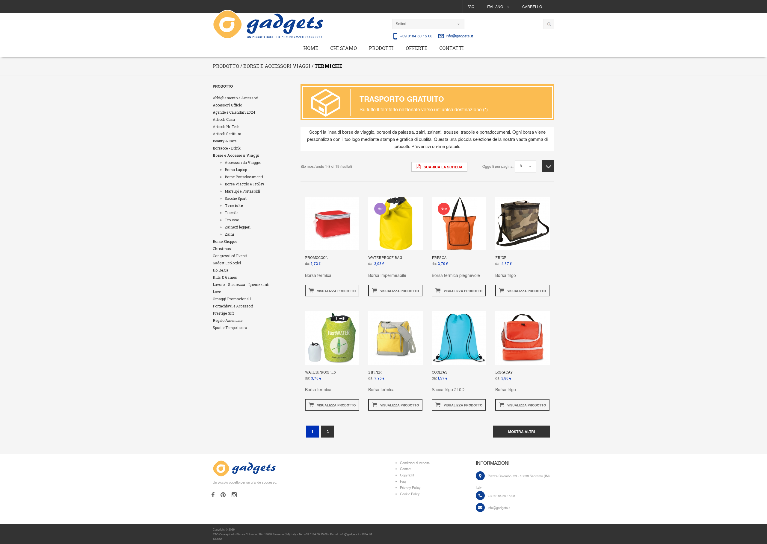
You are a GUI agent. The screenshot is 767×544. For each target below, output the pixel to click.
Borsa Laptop (236, 169)
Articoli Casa (224, 119)
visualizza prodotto (336, 291)
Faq (470, 6)
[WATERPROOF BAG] (395, 222)
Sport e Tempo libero (230, 327)
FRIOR (501, 257)
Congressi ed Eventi (230, 255)
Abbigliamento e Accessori (235, 97)
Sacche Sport (236, 198)
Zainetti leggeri (237, 227)
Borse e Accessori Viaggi (236, 155)
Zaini (229, 234)
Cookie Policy (410, 493)
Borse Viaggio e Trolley (244, 184)
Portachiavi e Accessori (233, 306)
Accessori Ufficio (227, 105)
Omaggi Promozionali (232, 298)
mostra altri (521, 431)
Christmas (222, 248)
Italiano (495, 6)
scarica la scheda (443, 167)
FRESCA (439, 257)
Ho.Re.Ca (220, 270)
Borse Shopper (225, 241)
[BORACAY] (522, 337)
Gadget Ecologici (227, 262)
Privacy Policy (410, 487)
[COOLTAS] (459, 337)
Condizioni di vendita (415, 462)
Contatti (451, 48)
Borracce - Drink (227, 148)
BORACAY (504, 372)
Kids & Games (225, 277)
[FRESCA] (459, 222)
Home (310, 48)
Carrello (532, 6)
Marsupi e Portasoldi (242, 191)
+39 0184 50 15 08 (416, 36)
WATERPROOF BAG (385, 257)
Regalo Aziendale (227, 320)
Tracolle (231, 212)
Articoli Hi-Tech (226, 126)
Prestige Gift (223, 313)
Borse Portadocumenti (244, 176)
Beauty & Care (224, 140)
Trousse (232, 219)
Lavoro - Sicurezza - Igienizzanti (241, 284)
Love (217, 291)
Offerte (416, 48)
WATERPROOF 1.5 (320, 372)
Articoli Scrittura (227, 133)
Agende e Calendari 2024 (234, 112)
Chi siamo (343, 48)
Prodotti (381, 48)
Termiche (234, 205)
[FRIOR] (522, 222)
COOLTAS (440, 372)
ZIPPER (375, 372)
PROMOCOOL (316, 257)
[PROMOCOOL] (332, 222)
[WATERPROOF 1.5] (332, 337)
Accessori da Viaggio (243, 162)
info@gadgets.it (459, 36)
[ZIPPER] (395, 337)
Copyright (407, 475)
